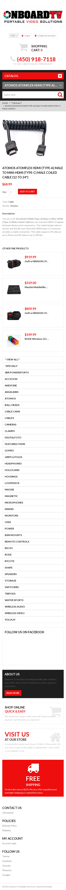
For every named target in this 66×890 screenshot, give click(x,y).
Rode (8, 554)
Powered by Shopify (44, 887)
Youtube (6, 865)
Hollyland (12, 469)
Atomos (14, 205)
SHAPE (9, 567)
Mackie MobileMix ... (36, 287)
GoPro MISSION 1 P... (36, 261)
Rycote (9, 561)
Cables (9, 417)
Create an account (47, 35)
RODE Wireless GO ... (37, 338)
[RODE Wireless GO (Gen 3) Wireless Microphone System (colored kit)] (14, 340)
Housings (11, 476)
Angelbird (12, 391)
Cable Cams (12, 411)
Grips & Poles (13, 456)
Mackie (9, 489)
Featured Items (15, 443)
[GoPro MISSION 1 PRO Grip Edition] (14, 263)
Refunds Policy (9, 825)
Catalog (11, 76)
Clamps (10, 430)
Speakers (11, 574)
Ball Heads (12, 404)
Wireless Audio (15, 606)
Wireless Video (15, 613)
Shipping (6, 830)
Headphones (13, 463)
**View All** (16, 103)
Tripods (10, 593)
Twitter (6, 856)
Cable (11, 201)
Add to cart (27, 191)
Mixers (9, 508)
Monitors (11, 515)
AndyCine (11, 385)
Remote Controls (17, 541)
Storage (10, 580)
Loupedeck (12, 482)
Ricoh (9, 548)
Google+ (6, 875)
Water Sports (14, 600)
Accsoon (11, 378)
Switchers (12, 587)
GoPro (9, 450)
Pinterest (7, 870)
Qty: (4, 192)
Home (5, 103)
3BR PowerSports (17, 372)
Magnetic (11, 495)
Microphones (14, 502)
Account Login (9, 843)
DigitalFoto (13, 437)
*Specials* (11, 365)
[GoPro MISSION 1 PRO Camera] (14, 315)
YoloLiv (10, 619)
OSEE (8, 521)
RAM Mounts (13, 535)
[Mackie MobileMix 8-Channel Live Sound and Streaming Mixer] (14, 289)
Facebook (7, 861)
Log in (27, 35)
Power (9, 528)
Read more (13, 693)
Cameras (10, 424)
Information (8, 812)
